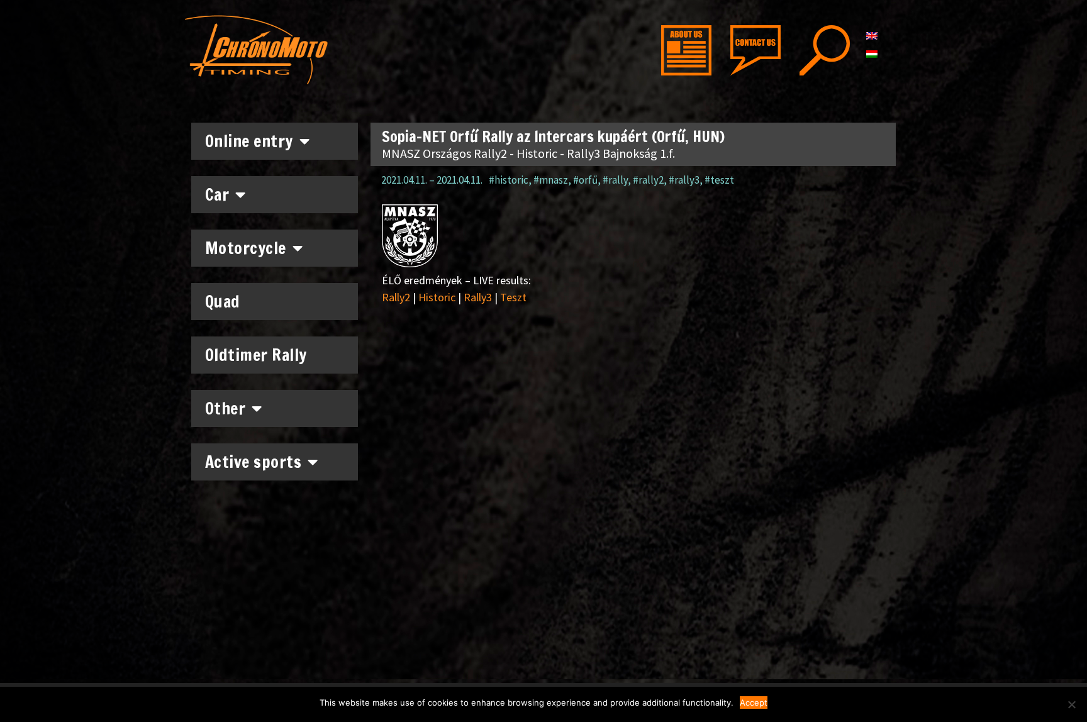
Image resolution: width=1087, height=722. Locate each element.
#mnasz (550, 180)
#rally (615, 180)
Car (217, 194)
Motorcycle (245, 248)
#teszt (719, 180)
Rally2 (396, 297)
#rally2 (648, 180)
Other (225, 408)
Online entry (249, 141)
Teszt (513, 297)
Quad (222, 301)
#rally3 (684, 180)
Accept (753, 702)
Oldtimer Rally (256, 355)
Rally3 (478, 297)
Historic (436, 297)
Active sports (253, 462)
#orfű (585, 180)
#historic (508, 180)
